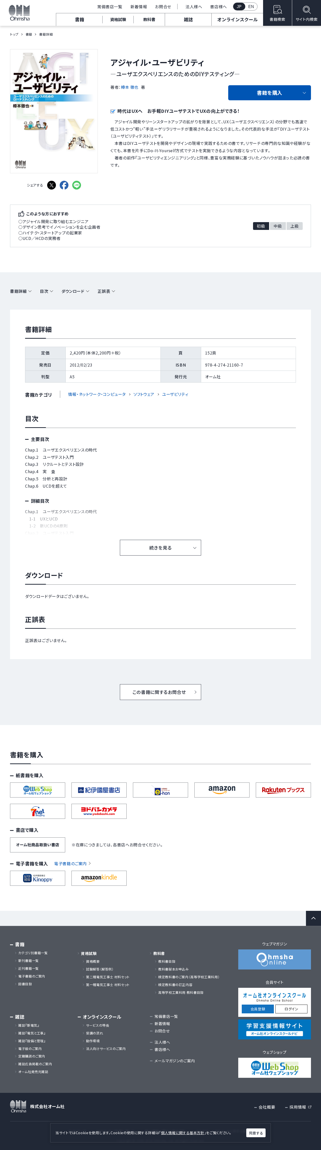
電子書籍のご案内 (70, 863)
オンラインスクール (237, 19)
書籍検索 (277, 19)
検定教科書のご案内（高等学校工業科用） (189, 977)
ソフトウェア (143, 394)
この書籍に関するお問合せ (159, 692)
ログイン (291, 1008)
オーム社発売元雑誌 (33, 1072)
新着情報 (138, 7)
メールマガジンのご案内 (174, 1060)
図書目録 (25, 984)
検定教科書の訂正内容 (175, 985)
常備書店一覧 (109, 7)
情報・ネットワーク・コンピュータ (97, 394)
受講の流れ (94, 1033)
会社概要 (267, 1107)
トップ (14, 34)
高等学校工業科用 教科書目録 (181, 992)
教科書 (149, 19)
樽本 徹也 (130, 87)
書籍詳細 (18, 291)
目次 (44, 291)
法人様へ (194, 7)
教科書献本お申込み (173, 969)
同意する (256, 1132)
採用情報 (300, 1107)
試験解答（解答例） (100, 969)
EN (251, 7)
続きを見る (160, 547)
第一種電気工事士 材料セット (108, 985)
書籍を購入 (269, 92)
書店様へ (218, 7)
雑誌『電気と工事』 (32, 1033)
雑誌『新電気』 (28, 1025)
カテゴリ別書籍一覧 (33, 953)
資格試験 (118, 19)
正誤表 (104, 291)
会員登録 (258, 1008)
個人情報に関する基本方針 (182, 1132)
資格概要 (93, 961)
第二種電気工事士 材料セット (108, 977)
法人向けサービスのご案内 (106, 1048)
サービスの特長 (97, 1025)
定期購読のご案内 (31, 1056)
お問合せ (163, 7)
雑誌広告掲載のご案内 (36, 1064)
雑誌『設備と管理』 (32, 1041)
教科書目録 (166, 961)
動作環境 (93, 1041)
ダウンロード (73, 291)
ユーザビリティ (175, 394)
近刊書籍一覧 (28, 968)
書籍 (79, 19)
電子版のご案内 (30, 1048)
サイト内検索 (307, 19)
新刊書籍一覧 (28, 960)
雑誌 (188, 19)
